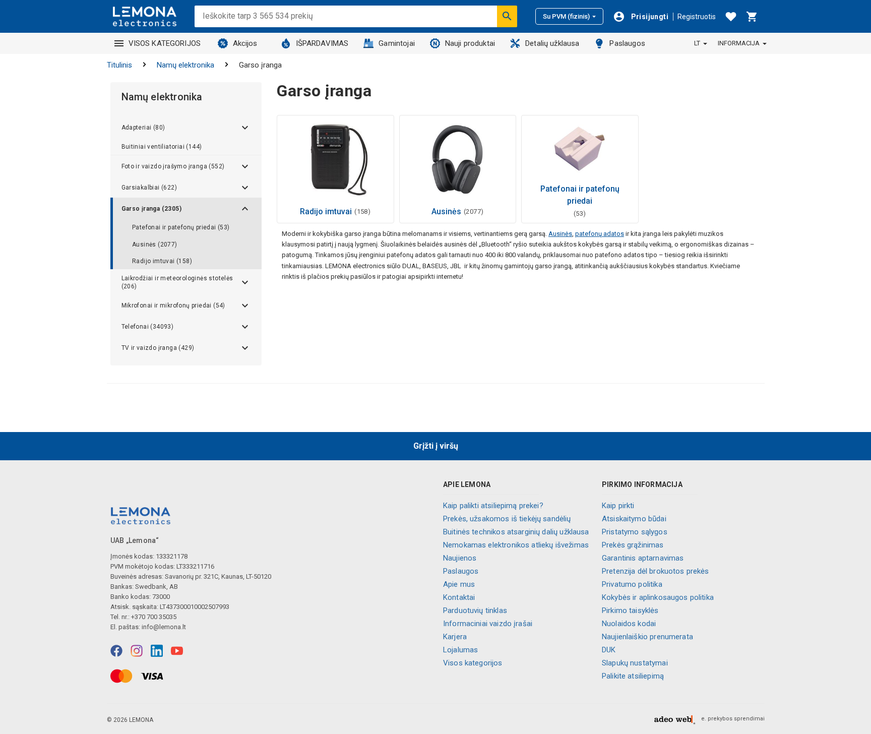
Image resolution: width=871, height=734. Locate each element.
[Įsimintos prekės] (731, 17)
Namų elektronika (185, 65)
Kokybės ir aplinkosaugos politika (658, 597)
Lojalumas (460, 649)
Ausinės (560, 233)
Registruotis (696, 17)
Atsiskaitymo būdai (634, 518)
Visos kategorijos (473, 662)
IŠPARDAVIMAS (322, 43)
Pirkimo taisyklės (630, 610)
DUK (608, 649)
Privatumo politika (632, 584)
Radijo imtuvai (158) (162, 261)
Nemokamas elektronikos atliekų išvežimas (516, 544)
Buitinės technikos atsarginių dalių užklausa (516, 531)
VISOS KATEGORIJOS (165, 43)
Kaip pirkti (618, 505)
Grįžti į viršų (435, 446)
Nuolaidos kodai (629, 623)
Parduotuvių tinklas (475, 610)
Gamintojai (397, 43)
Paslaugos (627, 43)
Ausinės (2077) (154, 244)
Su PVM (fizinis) (566, 16)
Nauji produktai (470, 43)
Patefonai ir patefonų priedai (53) (181, 227)
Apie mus (459, 584)
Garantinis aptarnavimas (642, 558)
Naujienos (459, 558)
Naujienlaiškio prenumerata (647, 636)
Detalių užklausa (552, 43)
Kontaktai (459, 597)
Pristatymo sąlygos (634, 531)
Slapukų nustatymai (635, 662)
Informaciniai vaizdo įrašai (487, 623)
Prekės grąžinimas (633, 544)
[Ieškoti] (507, 16)
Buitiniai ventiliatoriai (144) (161, 146)
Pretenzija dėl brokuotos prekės (655, 571)
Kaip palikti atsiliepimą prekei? (493, 505)
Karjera (455, 636)
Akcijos (245, 43)
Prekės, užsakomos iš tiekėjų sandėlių (507, 518)
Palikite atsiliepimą (633, 676)
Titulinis (119, 65)
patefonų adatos (599, 233)
